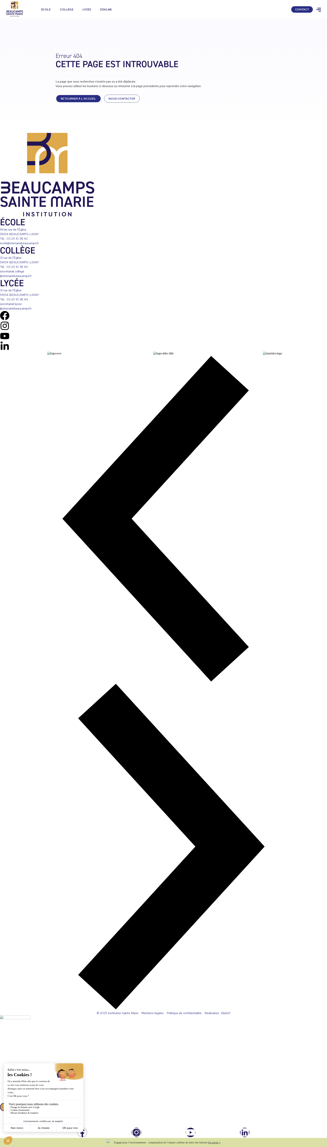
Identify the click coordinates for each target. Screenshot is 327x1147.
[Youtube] (4, 336)
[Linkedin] (244, 1132)
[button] (163, 519)
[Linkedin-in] (4, 346)
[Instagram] (4, 326)
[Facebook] (4, 315)
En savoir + (214, 1142)
